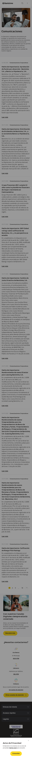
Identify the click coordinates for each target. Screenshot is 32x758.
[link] (13, 748)
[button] (16, 753)
